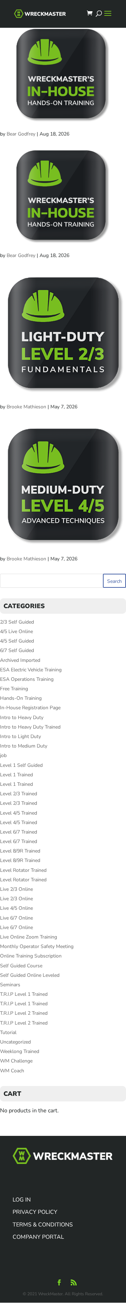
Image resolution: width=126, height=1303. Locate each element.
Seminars (10, 984)
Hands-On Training (21, 698)
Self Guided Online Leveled (29, 975)
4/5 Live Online (16, 631)
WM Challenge (16, 1061)
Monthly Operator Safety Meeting (37, 946)
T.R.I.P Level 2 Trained (24, 1013)
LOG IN (22, 1200)
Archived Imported (20, 660)
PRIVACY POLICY (35, 1212)
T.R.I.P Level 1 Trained (24, 994)
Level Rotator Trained (23, 870)
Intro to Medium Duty (23, 746)
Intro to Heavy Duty (21, 717)
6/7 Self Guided (17, 650)
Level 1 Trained (16, 774)
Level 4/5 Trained (18, 813)
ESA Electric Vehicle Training (31, 669)
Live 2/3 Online (16, 889)
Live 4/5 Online (16, 908)
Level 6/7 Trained (18, 832)
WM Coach (12, 1070)
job (3, 755)
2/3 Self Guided (17, 622)
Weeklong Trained (19, 1051)
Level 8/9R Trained (20, 851)
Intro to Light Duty (20, 736)
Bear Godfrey (21, 134)
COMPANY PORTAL (38, 1237)
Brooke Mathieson (26, 406)
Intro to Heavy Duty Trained (30, 727)
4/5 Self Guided (17, 641)
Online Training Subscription (31, 956)
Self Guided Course (21, 965)
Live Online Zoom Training (28, 937)
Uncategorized (15, 1042)
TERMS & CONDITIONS (43, 1225)
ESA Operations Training (27, 679)
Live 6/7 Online (16, 918)
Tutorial (8, 1032)
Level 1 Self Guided (21, 765)
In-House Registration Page (30, 707)
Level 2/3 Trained (18, 793)
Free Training (14, 688)
